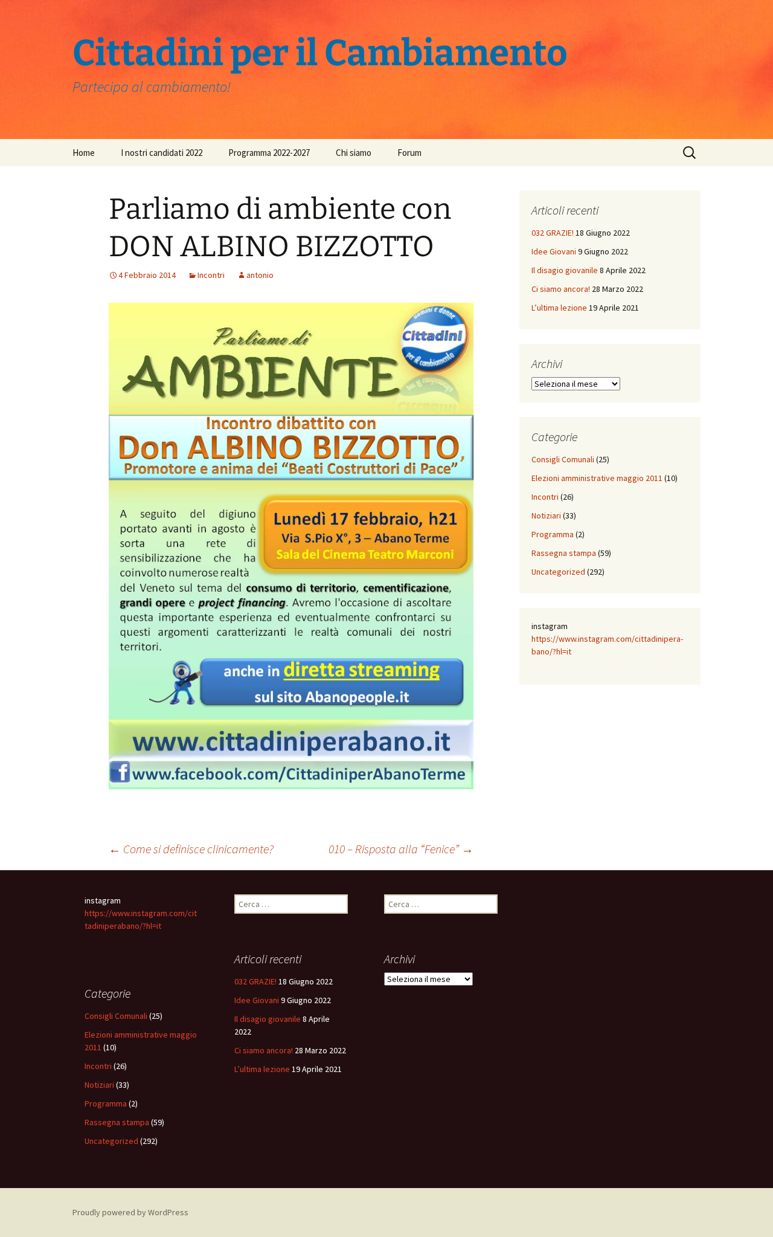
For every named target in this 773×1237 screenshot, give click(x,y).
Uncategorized (558, 571)
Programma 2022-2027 (269, 152)
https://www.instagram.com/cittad (593, 638)
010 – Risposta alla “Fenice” (401, 848)
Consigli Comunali (562, 459)
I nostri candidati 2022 (161, 152)
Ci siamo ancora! (560, 288)
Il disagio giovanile (564, 270)
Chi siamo (353, 152)
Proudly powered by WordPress (130, 1212)
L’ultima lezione (559, 307)
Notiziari (546, 515)
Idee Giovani (553, 251)
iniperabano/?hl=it (129, 925)
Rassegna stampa (563, 552)
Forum (409, 152)
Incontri (211, 275)
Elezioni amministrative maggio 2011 (596, 478)
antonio (260, 275)
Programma (552, 534)
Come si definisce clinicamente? (191, 848)
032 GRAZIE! (552, 232)
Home (83, 152)
